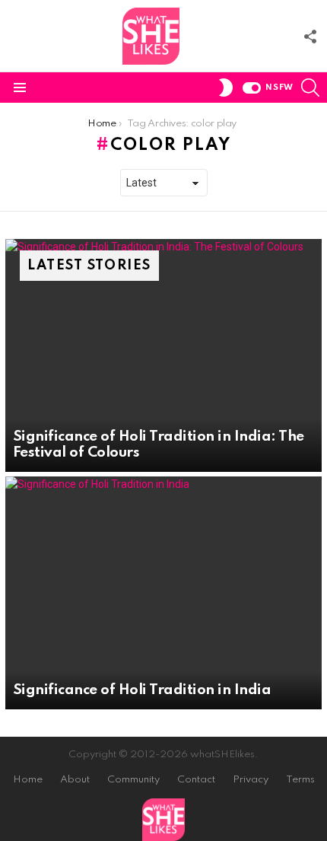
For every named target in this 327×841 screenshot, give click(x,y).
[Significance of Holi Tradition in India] (163, 592)
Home (28, 780)
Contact (196, 780)
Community (133, 780)
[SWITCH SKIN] (226, 87)
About (75, 780)
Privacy (250, 780)
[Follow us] (310, 36)
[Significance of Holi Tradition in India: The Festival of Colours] (163, 355)
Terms (300, 780)
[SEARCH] (310, 87)
